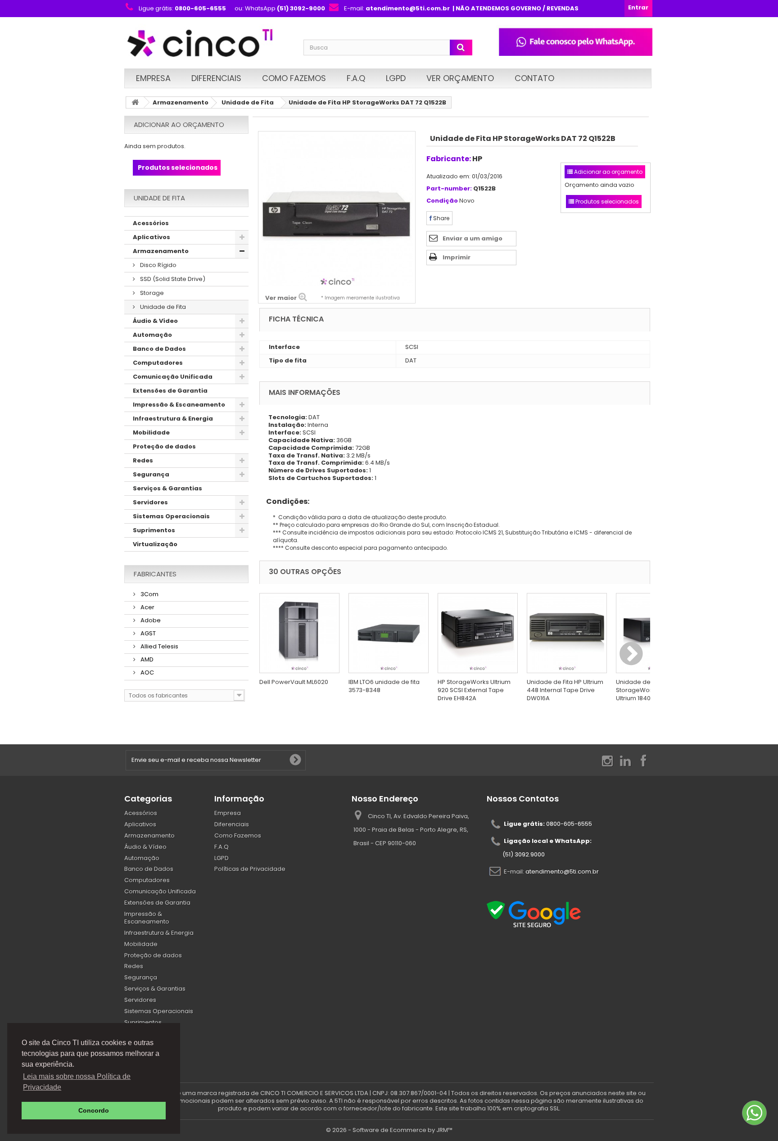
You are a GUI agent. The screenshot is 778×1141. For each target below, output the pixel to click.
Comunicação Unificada (173, 376)
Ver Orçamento (460, 78)
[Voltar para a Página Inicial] (135, 102)
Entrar (638, 7)
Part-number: (449, 189)
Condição (442, 201)
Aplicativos (151, 237)
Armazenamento (180, 102)
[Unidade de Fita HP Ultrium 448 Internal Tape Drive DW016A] (567, 633)
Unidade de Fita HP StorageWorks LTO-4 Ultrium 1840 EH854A (646, 690)
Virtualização (155, 544)
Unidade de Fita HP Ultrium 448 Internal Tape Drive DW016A (565, 690)
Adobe (150, 620)
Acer (146, 607)
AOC (146, 672)
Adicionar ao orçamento (179, 124)
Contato (534, 78)
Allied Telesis (158, 646)
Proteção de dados (164, 446)
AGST (147, 633)
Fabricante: (448, 159)
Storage (151, 293)
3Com (148, 594)
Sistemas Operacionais (171, 516)
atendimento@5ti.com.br (562, 871)
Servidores (150, 502)
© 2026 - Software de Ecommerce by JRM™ (389, 1130)
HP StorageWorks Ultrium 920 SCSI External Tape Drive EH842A (474, 690)
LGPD (396, 78)
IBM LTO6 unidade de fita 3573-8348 (384, 686)
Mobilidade (151, 432)
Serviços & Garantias (167, 488)
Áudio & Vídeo (155, 321)
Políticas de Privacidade (249, 869)
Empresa (153, 78)
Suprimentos (154, 530)
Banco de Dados (159, 348)
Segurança (151, 474)
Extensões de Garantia (170, 390)
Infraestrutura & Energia (173, 418)
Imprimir (456, 257)
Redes (143, 460)
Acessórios (151, 223)
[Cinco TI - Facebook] (643, 760)
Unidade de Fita (248, 102)
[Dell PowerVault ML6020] (299, 633)
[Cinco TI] (208, 44)
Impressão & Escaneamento (179, 404)
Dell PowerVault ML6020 (293, 682)
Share (440, 218)
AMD (146, 659)
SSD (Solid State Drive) (172, 279)
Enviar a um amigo (472, 238)
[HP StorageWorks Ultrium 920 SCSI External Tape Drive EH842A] (478, 633)
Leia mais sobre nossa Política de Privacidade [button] (77, 1082)
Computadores (158, 362)
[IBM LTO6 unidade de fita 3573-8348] (388, 633)
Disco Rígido (157, 265)
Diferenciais (216, 78)
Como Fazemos (294, 78)
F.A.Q (356, 78)
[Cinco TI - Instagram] (607, 760)
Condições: (284, 501)
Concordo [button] (93, 1110)
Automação (152, 335)
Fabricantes (155, 574)
